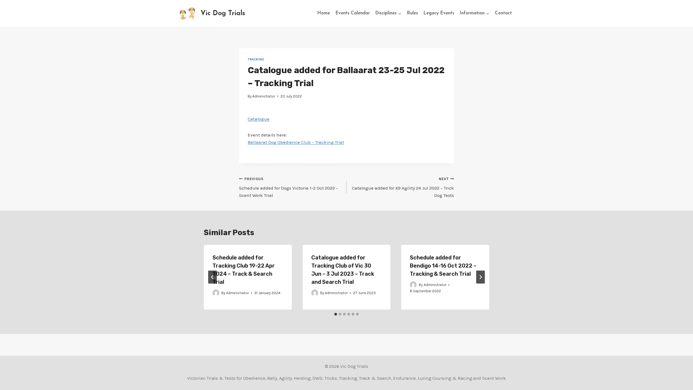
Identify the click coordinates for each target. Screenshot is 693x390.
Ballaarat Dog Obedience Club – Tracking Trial (296, 142)
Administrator (263, 96)
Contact (503, 13)
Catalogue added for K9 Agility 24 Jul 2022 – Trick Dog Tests (403, 187)
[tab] (335, 314)
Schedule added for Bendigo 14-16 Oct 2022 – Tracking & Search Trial (443, 265)
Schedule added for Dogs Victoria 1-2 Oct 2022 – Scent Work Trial (288, 187)
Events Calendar (352, 13)
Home (323, 13)
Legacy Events (438, 13)
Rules (412, 13)
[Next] (480, 277)
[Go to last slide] (212, 277)
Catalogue (258, 119)
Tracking (256, 59)
